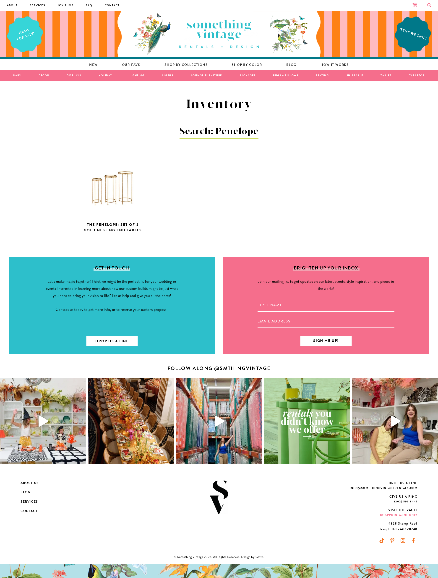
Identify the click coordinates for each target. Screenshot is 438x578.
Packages (248, 75)
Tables (386, 75)
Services (37, 5)
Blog (25, 492)
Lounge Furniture (206, 75)
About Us (30, 482)
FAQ (89, 5)
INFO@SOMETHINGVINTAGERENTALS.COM (383, 488)
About (12, 5)
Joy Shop (65, 5)
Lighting (137, 75)
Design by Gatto (252, 556)
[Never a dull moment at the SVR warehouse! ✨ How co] (219, 421)
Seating (322, 75)
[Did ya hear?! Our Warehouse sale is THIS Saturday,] (395, 421)
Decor (44, 75)
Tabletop (417, 75)
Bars (17, 75)
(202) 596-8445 (405, 501)
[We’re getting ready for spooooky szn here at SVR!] (43, 421)
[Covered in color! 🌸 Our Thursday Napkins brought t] (131, 421)
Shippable (355, 75)
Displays (74, 75)
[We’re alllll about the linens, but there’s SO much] (307, 421)
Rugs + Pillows (285, 75)
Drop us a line (111, 341)
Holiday (105, 75)
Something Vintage (219, 34)
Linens (167, 75)
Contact (112, 5)
